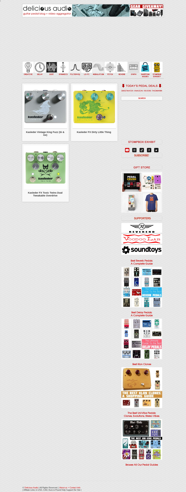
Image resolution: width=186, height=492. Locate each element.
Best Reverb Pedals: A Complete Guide (142, 262)
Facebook (156, 73)
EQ (75, 67)
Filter (74, 70)
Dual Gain (51, 74)
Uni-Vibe (98, 75)
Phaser (98, 70)
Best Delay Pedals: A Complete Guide (142, 314)
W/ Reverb (40, 73)
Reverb (121, 68)
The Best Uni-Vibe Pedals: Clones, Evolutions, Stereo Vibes (141, 414)
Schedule (156, 70)
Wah (74, 73)
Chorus (98, 64)
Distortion (51, 65)
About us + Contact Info (69, 487)
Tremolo (98, 73)
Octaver (110, 73)
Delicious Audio (31, 487)
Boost (63, 67)
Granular (133, 68)
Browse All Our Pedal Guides (142, 464)
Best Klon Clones (141, 364)
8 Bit (86, 71)
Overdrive (51, 71)
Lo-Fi (86, 68)
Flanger (98, 67)
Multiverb (121, 65)
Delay (39, 67)
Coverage (156, 67)
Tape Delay (39, 70)
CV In (133, 65)
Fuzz (51, 68)
